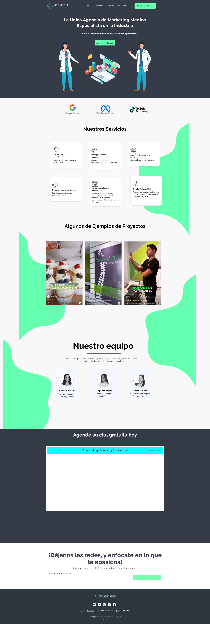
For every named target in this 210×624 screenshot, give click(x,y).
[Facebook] (114, 604)
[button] (79, 302)
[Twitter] (99, 604)
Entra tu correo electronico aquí (61, 573)
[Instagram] (104, 604)
